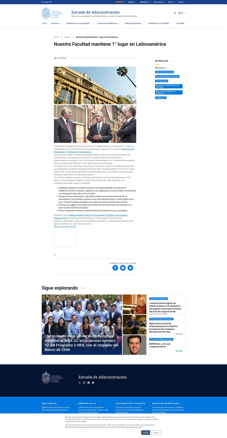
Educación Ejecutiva (134, 23)
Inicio (44, 23)
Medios (132, 2)
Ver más (179, 334)
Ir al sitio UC (46, 2)
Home (56, 37)
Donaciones (158, 2)
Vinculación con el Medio (160, 23)
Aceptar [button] (145, 432)
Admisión (119, 2)
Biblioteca (144, 2)
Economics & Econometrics (79, 152)
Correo (181, 2)
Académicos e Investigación (79, 23)
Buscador (180, 23)
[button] (175, 13)
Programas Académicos (109, 23)
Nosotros (56, 23)
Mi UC (170, 2)
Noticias (67, 37)
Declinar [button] (156, 432)
